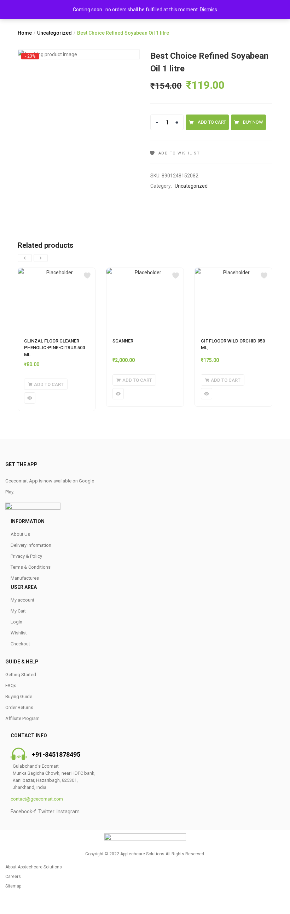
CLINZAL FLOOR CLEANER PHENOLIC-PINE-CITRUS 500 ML (54, 347)
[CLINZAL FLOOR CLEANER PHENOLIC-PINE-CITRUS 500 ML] (56, 299)
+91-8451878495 (56, 754)
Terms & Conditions (31, 567)
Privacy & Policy (26, 556)
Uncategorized (54, 33)
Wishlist (19, 632)
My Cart (18, 611)
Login (16, 622)
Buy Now (253, 122)
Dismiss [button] (208, 9)
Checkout (20, 643)
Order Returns (19, 707)
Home (25, 33)
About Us (20, 534)
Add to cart (212, 122)
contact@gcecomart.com (37, 799)
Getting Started (20, 674)
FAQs (10, 685)
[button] (45, 384)
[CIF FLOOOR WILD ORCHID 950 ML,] (233, 299)
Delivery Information (31, 545)
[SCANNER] (145, 299)
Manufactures (25, 578)
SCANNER (122, 341)
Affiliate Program (22, 718)
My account (22, 600)
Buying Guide (18, 696)
